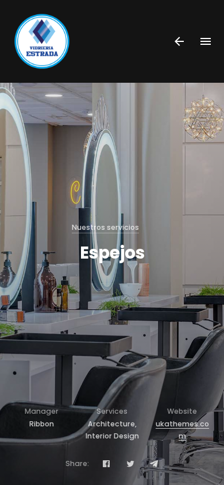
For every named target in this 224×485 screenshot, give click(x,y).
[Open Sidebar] (179, 41)
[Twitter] (130, 463)
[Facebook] (106, 463)
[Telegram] (154, 463)
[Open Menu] (205, 41)
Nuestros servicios (105, 227)
